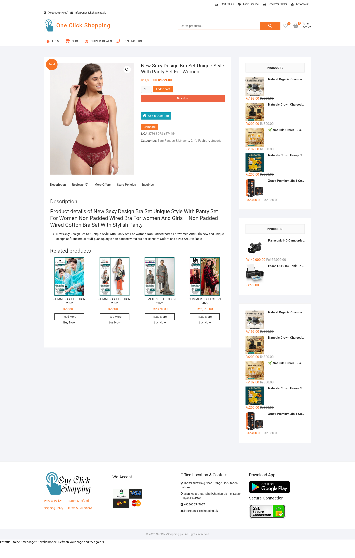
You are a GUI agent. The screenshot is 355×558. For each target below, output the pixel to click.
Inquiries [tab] (148, 184)
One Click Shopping (83, 25)
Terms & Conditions (80, 508)
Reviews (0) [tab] (80, 184)
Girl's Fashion (200, 141)
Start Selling (227, 4)
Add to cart (163, 89)
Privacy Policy (53, 500)
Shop (76, 41)
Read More (69, 316)
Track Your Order (278, 4)
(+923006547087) (57, 12)
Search (270, 26)
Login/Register (251, 4)
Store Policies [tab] (126, 184)
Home (57, 41)
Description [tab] (58, 184)
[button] (127, 69)
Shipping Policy (53, 508)
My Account (302, 4)
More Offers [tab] (103, 184)
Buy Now (183, 98)
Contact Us (132, 41)
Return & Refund (78, 500)
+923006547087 (194, 504)
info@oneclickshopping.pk (90, 12)
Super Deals (101, 41)
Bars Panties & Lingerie (173, 141)
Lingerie (216, 141)
